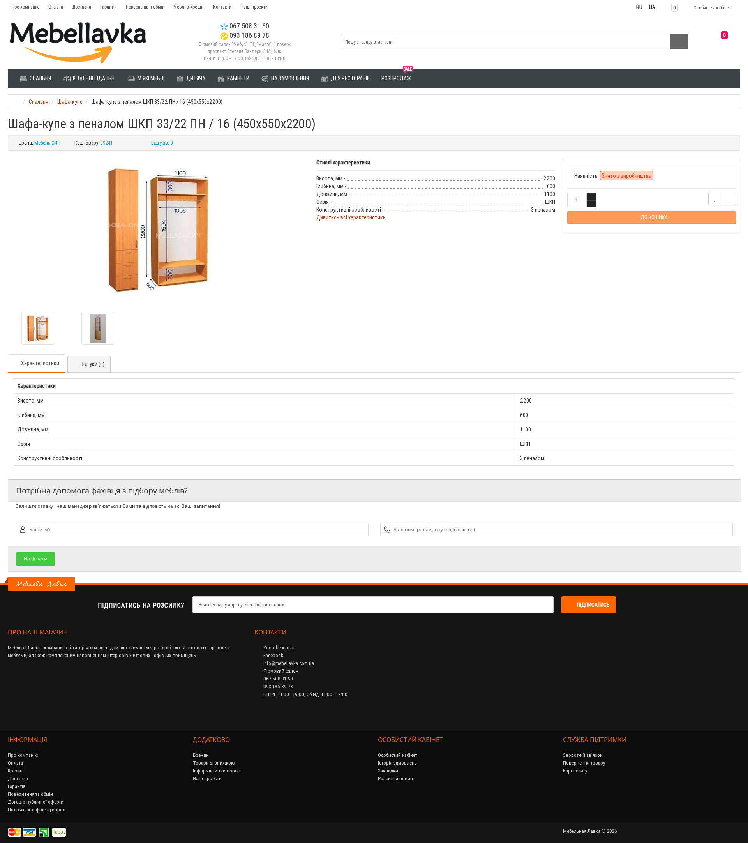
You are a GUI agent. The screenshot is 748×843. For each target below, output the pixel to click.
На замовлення (289, 78)
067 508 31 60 (248, 25)
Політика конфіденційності (36, 809)
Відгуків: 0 (162, 143)
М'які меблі (150, 78)
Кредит (15, 770)
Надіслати (35, 558)
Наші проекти (254, 7)
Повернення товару (584, 763)
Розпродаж (396, 75)
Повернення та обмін (30, 794)
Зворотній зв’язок (582, 755)
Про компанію (25, 7)
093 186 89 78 (248, 35)
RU (639, 7)
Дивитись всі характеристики (351, 217)
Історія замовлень (397, 763)
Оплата (55, 7)
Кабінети (237, 78)
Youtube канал (278, 647)
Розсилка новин (395, 778)
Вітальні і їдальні (94, 78)
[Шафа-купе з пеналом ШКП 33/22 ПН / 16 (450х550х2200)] (158, 228)
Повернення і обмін (145, 7)
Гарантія (108, 7)
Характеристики (40, 363)
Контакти (222, 7)
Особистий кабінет (397, 755)
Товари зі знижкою (214, 763)
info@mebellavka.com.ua (288, 663)
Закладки (388, 770)
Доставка (81, 7)
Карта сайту (575, 770)
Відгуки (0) (92, 364)
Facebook (272, 655)
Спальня (39, 78)
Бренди (201, 755)
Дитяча (195, 78)
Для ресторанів (350, 78)
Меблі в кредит (188, 7)
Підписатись (593, 604)
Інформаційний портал (217, 770)
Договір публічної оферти (36, 802)
